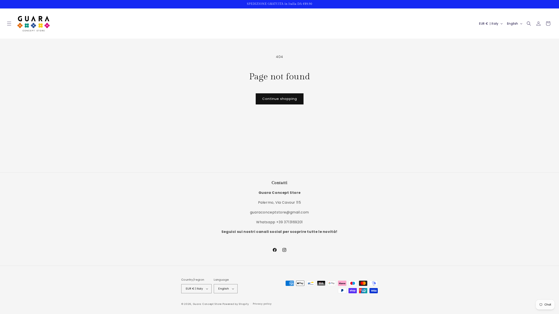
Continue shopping (279, 98)
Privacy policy (262, 303)
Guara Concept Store (207, 304)
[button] (9, 23)
